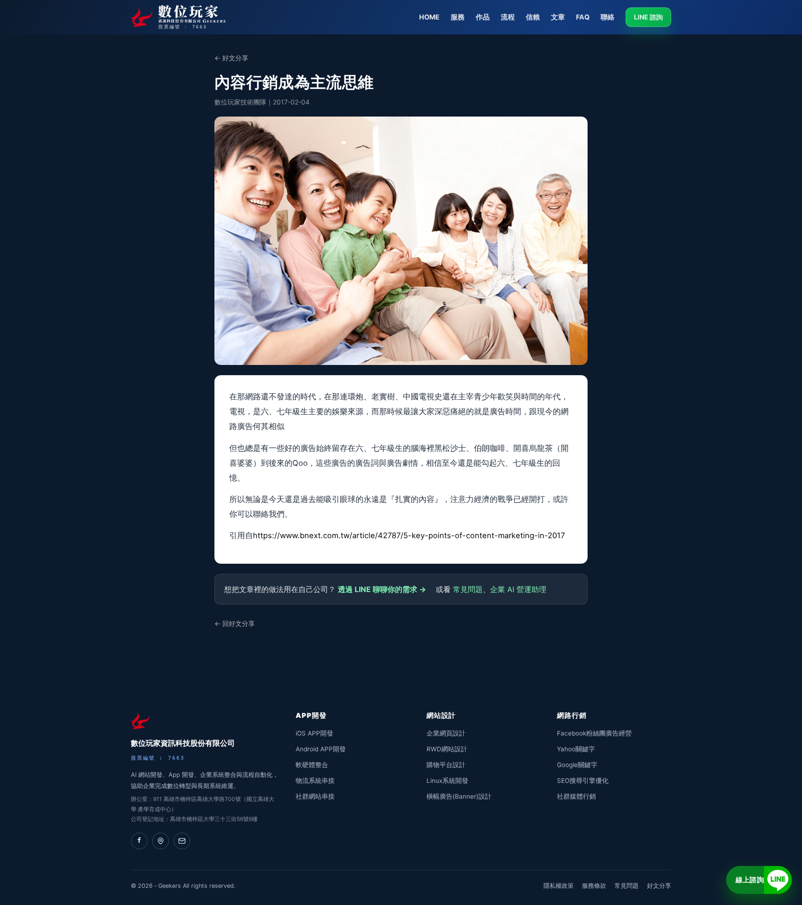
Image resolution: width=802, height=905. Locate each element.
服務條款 (594, 885)
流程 (508, 17)
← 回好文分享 (234, 623)
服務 (458, 17)
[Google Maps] (160, 841)
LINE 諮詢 (648, 17)
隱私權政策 (558, 885)
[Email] (182, 841)
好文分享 (659, 885)
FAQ (582, 17)
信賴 (533, 17)
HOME (429, 17)
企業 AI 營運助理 (518, 589)
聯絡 (607, 17)
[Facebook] (139, 841)
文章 (558, 17)
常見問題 (468, 589)
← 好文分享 (231, 58)
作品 (483, 17)
